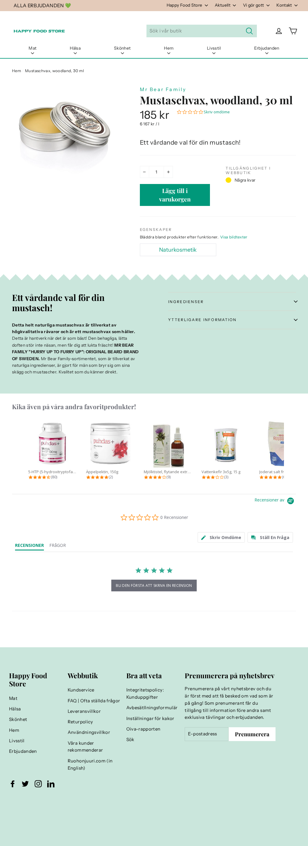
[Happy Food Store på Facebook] (12, 783)
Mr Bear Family (163, 89)
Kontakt (284, 5)
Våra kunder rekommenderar (85, 746)
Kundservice (81, 690)
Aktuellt (223, 5)
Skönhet (122, 48)
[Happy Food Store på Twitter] (25, 783)
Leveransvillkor (84, 711)
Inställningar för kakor (150, 718)
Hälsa (75, 48)
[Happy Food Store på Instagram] (38, 783)
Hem (169, 48)
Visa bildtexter (234, 236)
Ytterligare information (202, 319)
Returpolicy (80, 722)
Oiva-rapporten (143, 729)
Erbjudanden (266, 48)
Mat (32, 48)
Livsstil (214, 48)
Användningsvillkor (89, 732)
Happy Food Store (185, 5)
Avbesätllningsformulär (152, 707)
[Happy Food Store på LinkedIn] (50, 783)
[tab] (221, 537)
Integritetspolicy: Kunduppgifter (145, 693)
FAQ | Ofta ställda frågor (94, 700)
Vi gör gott (254, 5)
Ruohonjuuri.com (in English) (90, 764)
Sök (130, 739)
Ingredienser (186, 301)
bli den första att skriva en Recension (154, 585)
